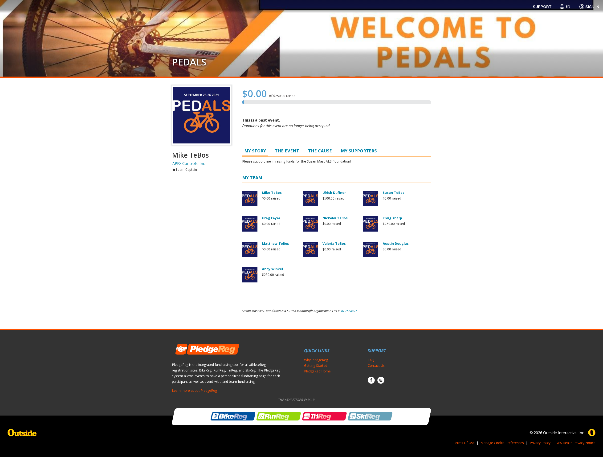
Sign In (592, 6)
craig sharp (392, 218)
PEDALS (189, 62)
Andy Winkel (272, 269)
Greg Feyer (271, 218)
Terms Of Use (464, 443)
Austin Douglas (396, 243)
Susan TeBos (393, 192)
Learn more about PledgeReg (194, 390)
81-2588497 (349, 311)
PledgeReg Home (317, 371)
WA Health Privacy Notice (576, 443)
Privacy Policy (540, 443)
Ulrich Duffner (334, 192)
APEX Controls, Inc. (188, 163)
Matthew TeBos (275, 243)
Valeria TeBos (334, 243)
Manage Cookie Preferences (502, 443)
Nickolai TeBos (335, 218)
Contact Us (376, 365)
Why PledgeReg (316, 360)
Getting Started (315, 365)
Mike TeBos (272, 192)
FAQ (371, 360)
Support (542, 6)
